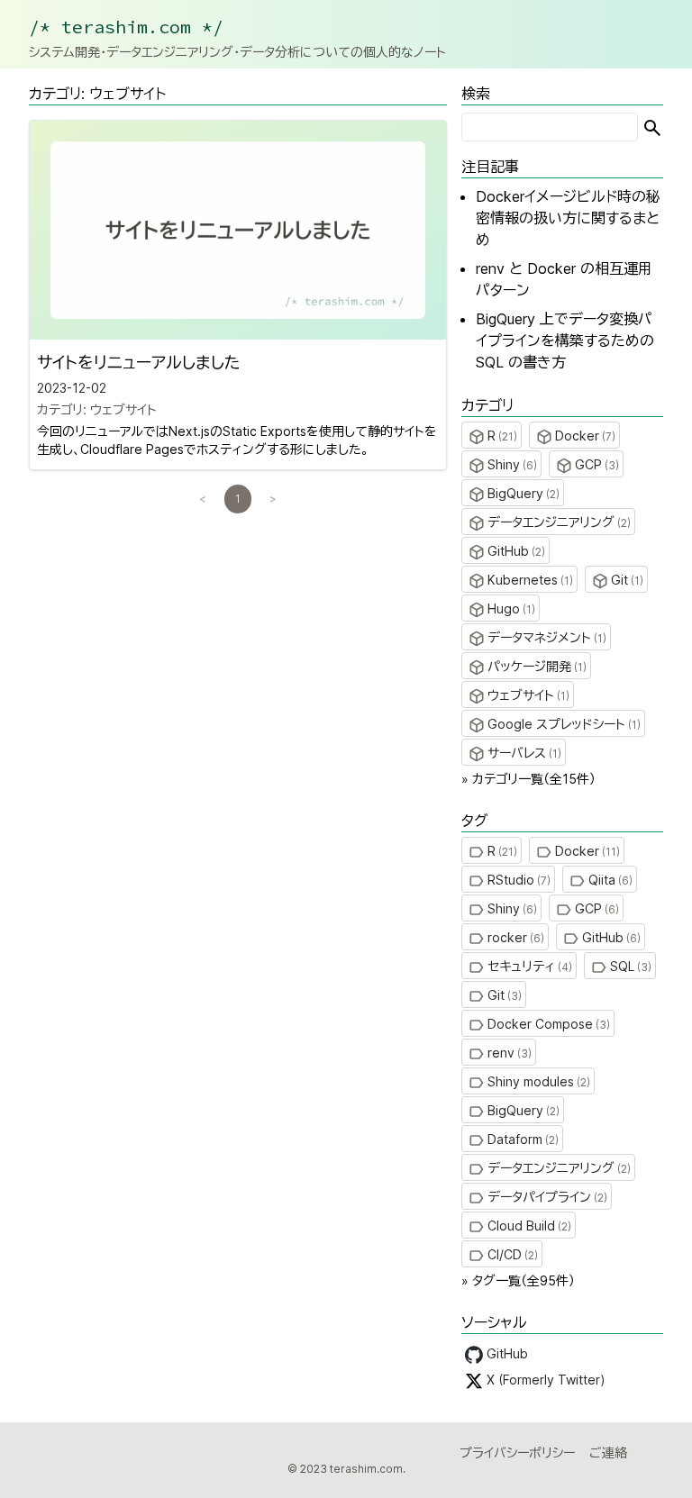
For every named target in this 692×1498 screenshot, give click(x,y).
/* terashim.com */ (126, 26)
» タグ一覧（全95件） (518, 1280)
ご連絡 (608, 1452)
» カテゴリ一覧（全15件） (528, 778)
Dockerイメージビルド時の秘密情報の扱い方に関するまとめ (568, 218)
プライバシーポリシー (517, 1452)
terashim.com (366, 1468)
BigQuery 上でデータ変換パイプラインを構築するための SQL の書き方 (565, 340)
